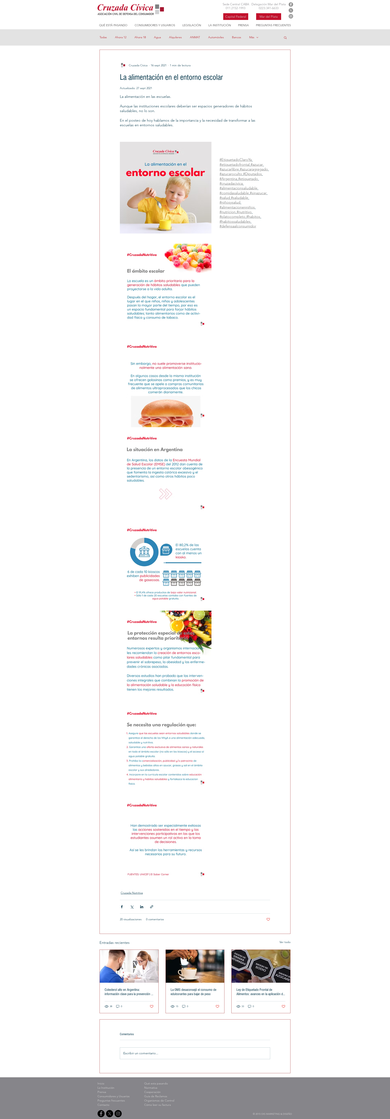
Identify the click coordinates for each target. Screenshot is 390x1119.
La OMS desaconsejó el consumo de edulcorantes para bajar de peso (193, 992)
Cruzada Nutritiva (132, 893)
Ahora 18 (140, 37)
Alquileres (175, 37)
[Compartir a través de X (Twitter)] (132, 907)
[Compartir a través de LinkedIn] (142, 907)
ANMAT (195, 37)
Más (251, 37)
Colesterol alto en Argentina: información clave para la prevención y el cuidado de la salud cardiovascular (129, 992)
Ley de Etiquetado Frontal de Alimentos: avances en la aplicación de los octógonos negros (260, 992)
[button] (285, 37)
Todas (103, 37)
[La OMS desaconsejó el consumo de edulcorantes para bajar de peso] (195, 966)
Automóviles (216, 37)
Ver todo (285, 942)
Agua (157, 37)
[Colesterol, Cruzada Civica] (129, 966)
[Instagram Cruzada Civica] (291, 16)
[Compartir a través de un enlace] (152, 907)
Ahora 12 (120, 37)
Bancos (236, 37)
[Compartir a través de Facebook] (122, 907)
